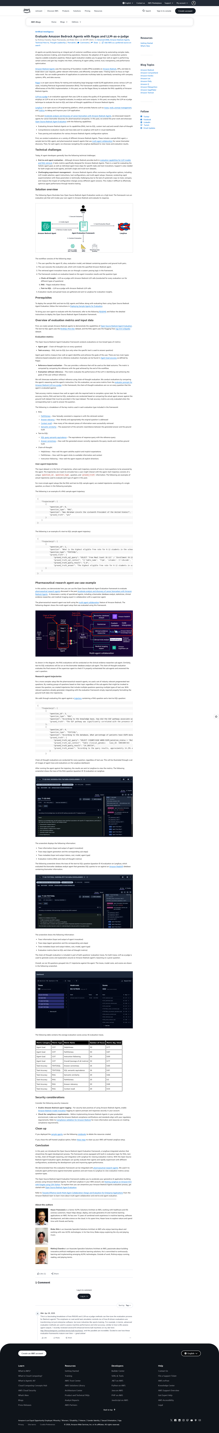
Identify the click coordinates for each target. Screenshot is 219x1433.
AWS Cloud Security (27, 1390)
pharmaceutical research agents (47, 591)
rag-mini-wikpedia (123, 329)
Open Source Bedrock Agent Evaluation (50, 121)
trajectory (78, 698)
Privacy (21, 1424)
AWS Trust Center (73, 1380)
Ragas (37, 83)
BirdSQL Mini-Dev (67, 329)
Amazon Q (145, 84)
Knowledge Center (166, 1385)
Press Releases (24, 1405)
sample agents (57, 1134)
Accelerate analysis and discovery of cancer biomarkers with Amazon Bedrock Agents (77, 116)
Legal (160, 1405)
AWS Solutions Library (75, 1385)
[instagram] (183, 1420)
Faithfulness (45, 416)
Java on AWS (117, 1390)
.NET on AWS (117, 1380)
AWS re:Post (163, 1380)
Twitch (146, 125)
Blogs (20, 1400)
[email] (200, 1420)
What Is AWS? (24, 1371)
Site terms (32, 1424)
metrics (42, 110)
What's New (145, 46)
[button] (52, 11)
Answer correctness (48, 441)
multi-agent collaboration (102, 141)
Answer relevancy (48, 419)
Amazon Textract (147, 93)
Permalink (72, 42)
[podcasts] (196, 1420)
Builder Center (118, 1371)
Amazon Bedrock (109, 69)
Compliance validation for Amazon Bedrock (73, 1120)
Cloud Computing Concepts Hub (32, 1385)
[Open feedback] (216, 716)
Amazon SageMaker (148, 90)
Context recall (46, 423)
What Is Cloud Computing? (30, 1376)
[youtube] (192, 1420)
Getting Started (147, 43)
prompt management (122, 107)
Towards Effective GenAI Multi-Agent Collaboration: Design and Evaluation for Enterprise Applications (82, 1193)
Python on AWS (118, 1385)
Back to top (108, 1410)
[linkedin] (179, 1420)
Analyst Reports (72, 1400)
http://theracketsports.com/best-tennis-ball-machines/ (61, 1331)
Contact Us (163, 1371)
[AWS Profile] (194, 3)
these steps (81, 1140)
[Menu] (130, 1338)
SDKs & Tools (118, 1376)
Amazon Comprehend (149, 73)
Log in (82, 1296)
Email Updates (149, 128)
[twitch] (188, 1420)
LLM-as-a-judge (41, 96)
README (102, 311)
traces (106, 107)
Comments (84, 42)
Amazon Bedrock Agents (45, 69)
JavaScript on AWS (120, 1400)
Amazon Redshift (116, 866)
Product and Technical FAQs (77, 1395)
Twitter (146, 116)
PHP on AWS (117, 1395)
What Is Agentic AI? (26, 1380)
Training (68, 1376)
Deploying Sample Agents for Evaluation (86, 306)
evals (112, 107)
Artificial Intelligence (44, 32)
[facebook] (175, 1420)
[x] (171, 1420)
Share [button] (95, 42)
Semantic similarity (48, 427)
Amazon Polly (146, 81)
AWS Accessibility (166, 1400)
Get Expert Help (165, 1395)
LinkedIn (146, 122)
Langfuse (38, 107)
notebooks (82, 1134)
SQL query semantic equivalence (54, 437)
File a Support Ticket (167, 1376)
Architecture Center (73, 1390)
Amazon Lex (145, 78)
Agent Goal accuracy (109, 358)
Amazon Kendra (147, 76)
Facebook (147, 119)
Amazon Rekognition (149, 87)
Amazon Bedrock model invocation (52, 1110)
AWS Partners (71, 1405)
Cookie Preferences (47, 1424)
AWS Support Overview (168, 1390)
